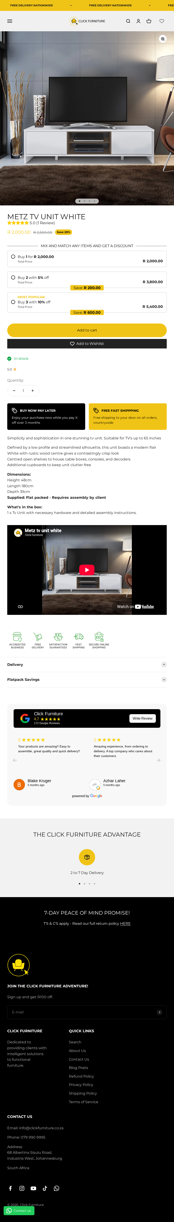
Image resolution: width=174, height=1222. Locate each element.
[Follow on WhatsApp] (56, 1188)
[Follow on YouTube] (33, 1188)
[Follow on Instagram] (22, 1188)
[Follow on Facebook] (10, 1188)
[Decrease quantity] (14, 390)
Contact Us (79, 1059)
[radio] (87, 259)
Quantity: (15, 380)
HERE (125, 923)
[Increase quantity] (32, 390)
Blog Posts (78, 1068)
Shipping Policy (83, 1093)
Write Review (142, 718)
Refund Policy (81, 1076)
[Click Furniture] (25, 718)
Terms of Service (83, 1102)
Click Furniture (48, 713)
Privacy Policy (81, 1085)
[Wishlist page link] (162, 21)
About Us (77, 1051)
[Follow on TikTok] (45, 1188)
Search (75, 1042)
